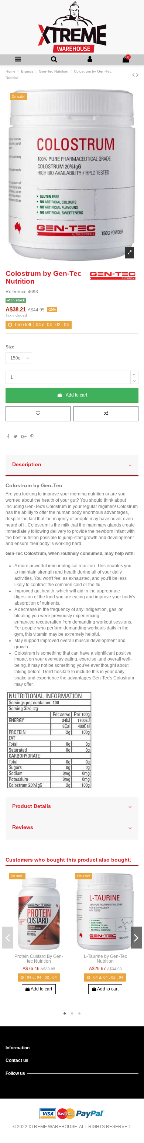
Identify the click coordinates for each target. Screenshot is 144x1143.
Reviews (22, 827)
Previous (7, 938)
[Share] (8, 436)
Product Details (31, 806)
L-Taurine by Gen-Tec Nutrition (105, 959)
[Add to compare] (105, 413)
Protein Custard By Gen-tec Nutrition (38, 959)
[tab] (72, 466)
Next (136, 938)
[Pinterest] (32, 436)
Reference (16, 291)
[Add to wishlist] (38, 413)
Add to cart (76, 395)
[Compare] (38, 948)
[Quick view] (47, 948)
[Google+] (24, 436)
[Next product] (137, 74)
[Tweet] (15, 436)
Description (26, 464)
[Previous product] (134, 74)
